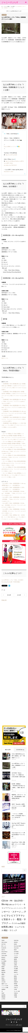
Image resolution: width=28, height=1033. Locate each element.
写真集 (18, 923)
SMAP (3, 993)
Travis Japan (4, 955)
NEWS (15, 944)
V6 (2, 991)
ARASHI (16, 942)
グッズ (18, 908)
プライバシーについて (10, 1025)
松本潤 (15, 963)
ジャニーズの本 (5, 985)
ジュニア (16, 955)
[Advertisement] (14, 62)
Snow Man (4, 953)
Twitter (11, 1022)
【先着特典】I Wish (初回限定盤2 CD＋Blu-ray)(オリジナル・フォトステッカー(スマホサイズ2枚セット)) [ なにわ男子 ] (14, 413)
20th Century (4, 942)
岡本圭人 (16, 972)
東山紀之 (3, 957)
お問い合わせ (19, 1025)
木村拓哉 (16, 957)
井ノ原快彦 (4, 961)
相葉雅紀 (3, 963)
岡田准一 (16, 961)
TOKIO (3, 940)
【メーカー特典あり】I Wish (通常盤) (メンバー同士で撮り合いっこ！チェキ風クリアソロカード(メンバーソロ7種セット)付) (14, 475)
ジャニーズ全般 (5, 987)
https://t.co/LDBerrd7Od (11, 161)
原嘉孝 (15, 980)
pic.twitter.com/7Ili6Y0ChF (10, 165)
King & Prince (4, 951)
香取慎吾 (3, 997)
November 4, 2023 (8, 171)
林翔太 (15, 976)
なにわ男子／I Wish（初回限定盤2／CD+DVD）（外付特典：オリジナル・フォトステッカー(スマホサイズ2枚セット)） (14, 511)
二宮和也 (3, 964)
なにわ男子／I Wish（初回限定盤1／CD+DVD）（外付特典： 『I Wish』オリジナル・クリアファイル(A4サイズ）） (14, 499)
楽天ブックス (5, 358)
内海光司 (16, 981)
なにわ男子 (4, 14)
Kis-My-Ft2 (4, 948)
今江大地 (3, 981)
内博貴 (3, 968)
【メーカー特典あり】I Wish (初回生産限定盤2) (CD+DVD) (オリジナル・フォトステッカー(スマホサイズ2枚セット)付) (14, 469)
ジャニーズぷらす (14, 1019)
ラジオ (14, 923)
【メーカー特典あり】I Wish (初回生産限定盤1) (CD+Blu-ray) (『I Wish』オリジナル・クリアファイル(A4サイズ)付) (14, 451)
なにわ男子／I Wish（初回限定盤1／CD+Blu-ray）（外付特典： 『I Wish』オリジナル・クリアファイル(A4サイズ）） (14, 493)
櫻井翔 (3, 966)
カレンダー (13, 908)
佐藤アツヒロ (4, 983)
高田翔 (15, 978)
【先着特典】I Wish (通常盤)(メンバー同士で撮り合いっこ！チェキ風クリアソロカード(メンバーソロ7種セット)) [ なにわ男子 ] (14, 425)
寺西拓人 (3, 980)
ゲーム (21, 908)
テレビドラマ (13, 915)
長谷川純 (3, 972)
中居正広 (16, 993)
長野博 (15, 959)
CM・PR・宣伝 (11, 901)
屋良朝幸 (16, 970)
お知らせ (11, 904)
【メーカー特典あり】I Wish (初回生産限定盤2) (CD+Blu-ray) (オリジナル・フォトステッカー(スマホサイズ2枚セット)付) (14, 463)
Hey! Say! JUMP (17, 946)
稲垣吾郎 (3, 995)
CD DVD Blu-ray (20, 749)
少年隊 (15, 989)
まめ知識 (16, 985)
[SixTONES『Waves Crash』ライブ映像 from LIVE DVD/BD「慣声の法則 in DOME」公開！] (8, 595)
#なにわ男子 (20, 161)
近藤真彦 (3, 989)
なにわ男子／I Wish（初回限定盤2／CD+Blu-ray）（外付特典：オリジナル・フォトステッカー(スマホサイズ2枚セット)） (14, 505)
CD (4, 590)
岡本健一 (16, 983)
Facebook (14, 1022)
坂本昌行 (3, 959)
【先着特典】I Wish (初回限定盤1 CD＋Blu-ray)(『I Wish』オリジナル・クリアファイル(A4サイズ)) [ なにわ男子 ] (14, 401)
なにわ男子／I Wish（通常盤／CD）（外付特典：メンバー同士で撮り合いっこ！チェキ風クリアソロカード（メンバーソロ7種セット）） (14, 517)
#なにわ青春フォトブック (10, 146)
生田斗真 (16, 966)
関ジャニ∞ (4, 946)
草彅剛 (15, 995)
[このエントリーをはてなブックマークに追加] (9, 586)
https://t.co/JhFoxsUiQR (11, 154)
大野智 (15, 964)
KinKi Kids (16, 940)
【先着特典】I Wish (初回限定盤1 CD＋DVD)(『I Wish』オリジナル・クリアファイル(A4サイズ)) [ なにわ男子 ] (14, 407)
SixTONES (16, 951)
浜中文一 (3, 976)
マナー (10, 923)
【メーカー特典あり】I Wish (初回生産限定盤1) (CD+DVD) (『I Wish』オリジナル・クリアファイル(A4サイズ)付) (14, 457)
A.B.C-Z (3, 949)
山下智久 (3, 998)
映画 (6, 927)
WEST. (15, 949)
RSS (16, 1022)
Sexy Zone (16, 948)
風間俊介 (3, 970)
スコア (22, 912)
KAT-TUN (3, 944)
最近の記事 (7, 749)
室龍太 (3, 978)
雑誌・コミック (10, 930)
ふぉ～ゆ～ (16, 974)
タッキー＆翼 (17, 991)
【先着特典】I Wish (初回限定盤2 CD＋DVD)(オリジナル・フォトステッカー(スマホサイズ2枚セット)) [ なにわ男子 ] (14, 419)
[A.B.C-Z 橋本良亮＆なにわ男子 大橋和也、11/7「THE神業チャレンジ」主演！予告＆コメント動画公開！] (20, 595)
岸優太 (3, 974)
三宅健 (15, 997)
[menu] (25, 2)
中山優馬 (16, 968)
